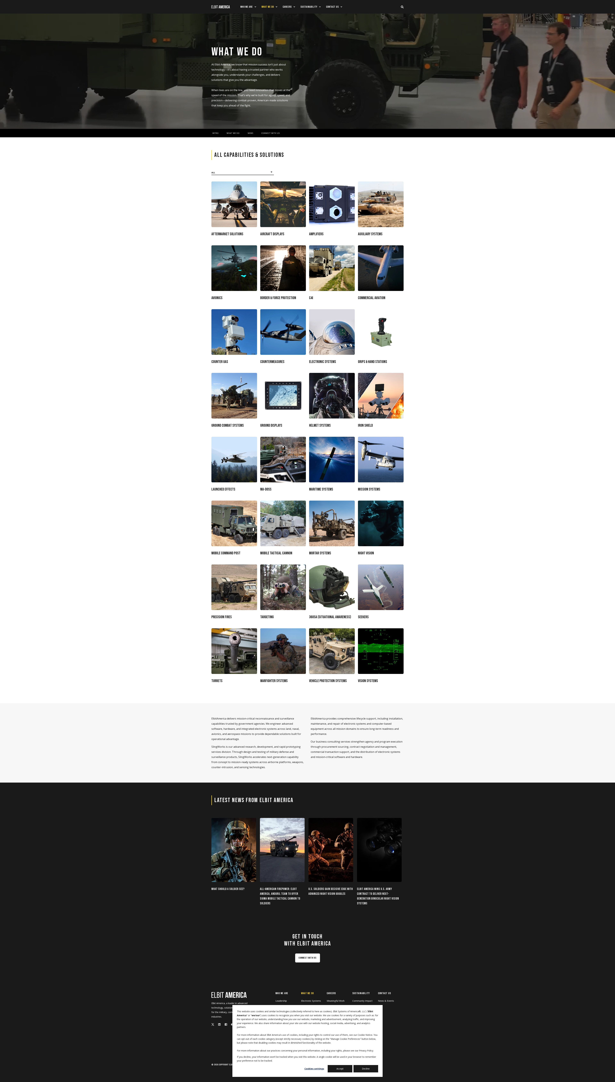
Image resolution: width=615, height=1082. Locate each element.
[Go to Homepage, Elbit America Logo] (229, 995)
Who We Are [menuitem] (281, 993)
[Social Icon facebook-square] (226, 1024)
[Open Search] (402, 7)
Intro (215, 133)
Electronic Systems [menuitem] (311, 1000)
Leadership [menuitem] (281, 1000)
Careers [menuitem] (331, 993)
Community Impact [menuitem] (362, 1000)
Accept (340, 1068)
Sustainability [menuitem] (361, 993)
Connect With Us (270, 133)
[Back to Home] (220, 7)
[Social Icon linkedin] (219, 1024)
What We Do (233, 133)
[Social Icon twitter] (213, 1024)
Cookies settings (314, 1068)
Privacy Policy (366, 1050)
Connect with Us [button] (308, 957)
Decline (366, 1068)
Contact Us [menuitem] (384, 993)
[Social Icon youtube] (231, 1024)
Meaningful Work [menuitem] (335, 1000)
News (250, 133)
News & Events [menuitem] (386, 1000)
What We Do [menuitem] (307, 993)
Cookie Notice (365, 1034)
